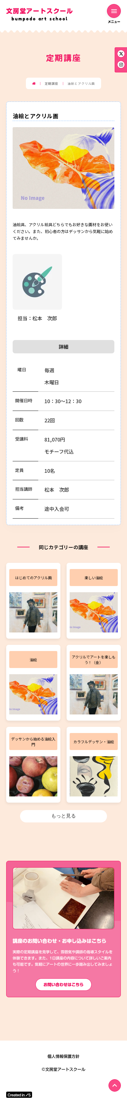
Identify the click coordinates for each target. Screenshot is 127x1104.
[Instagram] (121, 54)
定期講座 (51, 83)
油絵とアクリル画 (81, 83)
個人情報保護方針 (63, 1056)
